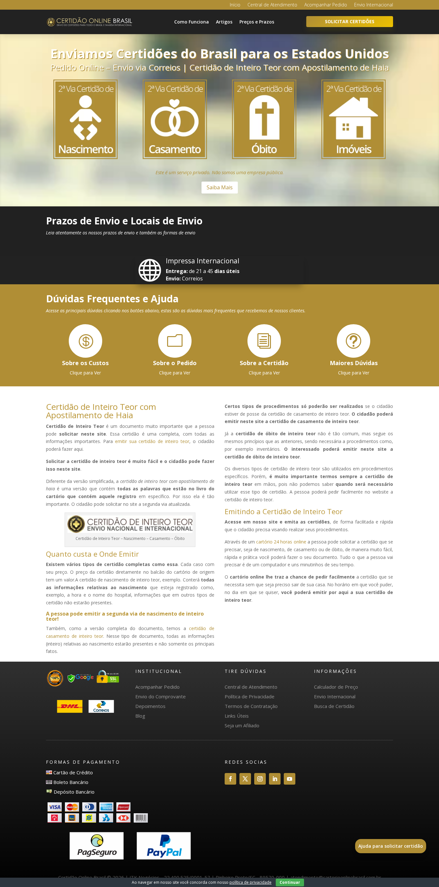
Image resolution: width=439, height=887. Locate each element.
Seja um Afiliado (242, 725)
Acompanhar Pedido (325, 5)
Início (235, 5)
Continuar (290, 882)
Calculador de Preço (336, 687)
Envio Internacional (373, 5)
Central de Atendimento (272, 5)
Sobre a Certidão (264, 363)
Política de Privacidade (249, 696)
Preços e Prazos (256, 22)
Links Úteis (237, 715)
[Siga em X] (245, 779)
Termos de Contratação (251, 706)
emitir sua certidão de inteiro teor (152, 441)
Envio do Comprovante (160, 696)
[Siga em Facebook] (230, 779)
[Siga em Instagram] (260, 779)
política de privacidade (250, 882)
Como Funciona (191, 22)
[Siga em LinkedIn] (275, 779)
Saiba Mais (220, 187)
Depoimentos (150, 706)
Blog (140, 715)
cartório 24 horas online (281, 542)
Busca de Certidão (334, 706)
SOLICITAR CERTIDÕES (349, 21)
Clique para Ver (85, 373)
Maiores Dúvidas (354, 363)
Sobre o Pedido (175, 363)
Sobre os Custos (85, 363)
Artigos (224, 22)
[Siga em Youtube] (289, 779)
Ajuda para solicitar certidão (390, 846)
